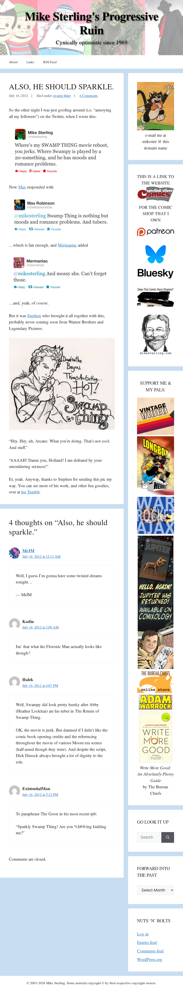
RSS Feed (50, 62)
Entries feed (147, 942)
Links (30, 62)
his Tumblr (30, 492)
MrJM (28, 550)
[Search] (167, 837)
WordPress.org (149, 959)
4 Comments (88, 95)
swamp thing (62, 95)
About (13, 62)
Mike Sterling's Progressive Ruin (91, 22)
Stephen (34, 315)
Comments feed (150, 951)
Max (22, 187)
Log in (143, 934)
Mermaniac (67, 245)
